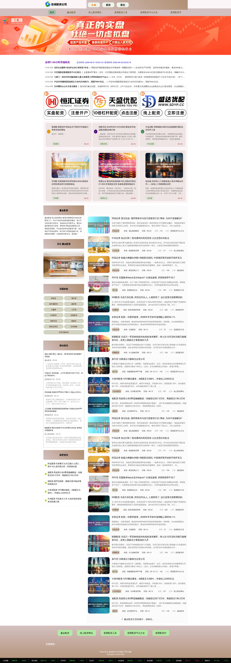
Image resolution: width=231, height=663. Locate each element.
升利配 (55, 198)
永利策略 (74, 326)
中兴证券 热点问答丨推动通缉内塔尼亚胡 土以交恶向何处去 (140, 237)
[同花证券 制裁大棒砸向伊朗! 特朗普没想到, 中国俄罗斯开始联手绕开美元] (99, 264)
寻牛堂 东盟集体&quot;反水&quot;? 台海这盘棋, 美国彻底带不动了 (143, 277)
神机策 (53, 298)
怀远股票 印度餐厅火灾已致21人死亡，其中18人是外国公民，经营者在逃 (64, 463)
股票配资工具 (120, 12)
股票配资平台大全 (149, 12)
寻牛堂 (114, 290)
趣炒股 (73, 304)
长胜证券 (115, 329)
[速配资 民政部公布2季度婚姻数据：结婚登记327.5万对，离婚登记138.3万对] (99, 405)
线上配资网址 (95, 12)
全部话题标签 (64, 332)
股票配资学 (175, 12)
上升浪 (73, 309)
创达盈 (149, 198)
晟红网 (73, 298)
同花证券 (115, 231)
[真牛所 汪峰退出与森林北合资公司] (99, 365)
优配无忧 (103, 144)
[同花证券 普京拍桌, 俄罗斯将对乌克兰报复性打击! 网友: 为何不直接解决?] (99, 225)
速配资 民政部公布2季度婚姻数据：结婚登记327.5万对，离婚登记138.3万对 (65, 472)
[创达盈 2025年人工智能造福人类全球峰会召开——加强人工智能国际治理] (164, 165)
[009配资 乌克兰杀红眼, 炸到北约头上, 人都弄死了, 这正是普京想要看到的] (99, 303)
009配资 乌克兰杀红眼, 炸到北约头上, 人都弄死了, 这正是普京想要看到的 (147, 297)
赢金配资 (71, 12)
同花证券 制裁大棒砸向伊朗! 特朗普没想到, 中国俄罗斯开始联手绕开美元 (147, 257)
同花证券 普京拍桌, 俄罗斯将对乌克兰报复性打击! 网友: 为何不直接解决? (147, 218)
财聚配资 (115, 352)
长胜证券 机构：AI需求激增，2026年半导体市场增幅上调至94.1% (143, 316)
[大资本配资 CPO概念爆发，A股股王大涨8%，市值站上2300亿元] (99, 385)
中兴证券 (115, 250)
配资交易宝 (53, 326)
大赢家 (53, 309)
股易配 (55, 144)
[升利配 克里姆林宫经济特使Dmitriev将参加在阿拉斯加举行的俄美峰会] (70, 165)
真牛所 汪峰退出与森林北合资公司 (128, 358)
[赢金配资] (56, 4)
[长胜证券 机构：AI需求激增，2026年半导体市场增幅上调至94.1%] (99, 323)
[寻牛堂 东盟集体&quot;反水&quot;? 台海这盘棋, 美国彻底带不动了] (99, 284)
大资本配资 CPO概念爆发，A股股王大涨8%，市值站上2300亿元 (64, 489)
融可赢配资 (53, 304)
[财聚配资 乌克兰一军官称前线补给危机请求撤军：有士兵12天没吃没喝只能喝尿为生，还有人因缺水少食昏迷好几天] (99, 343)
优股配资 (74, 315)
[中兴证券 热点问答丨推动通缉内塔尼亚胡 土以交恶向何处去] (99, 244)
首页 (52, 12)
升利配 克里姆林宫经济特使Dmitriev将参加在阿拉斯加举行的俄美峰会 (70, 182)
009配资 (53, 315)
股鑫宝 (73, 321)
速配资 (114, 411)
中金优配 (150, 144)
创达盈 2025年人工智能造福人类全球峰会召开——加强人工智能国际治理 (164, 182)
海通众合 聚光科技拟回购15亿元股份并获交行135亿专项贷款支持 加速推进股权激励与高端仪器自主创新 (117, 184)
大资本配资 (116, 391)
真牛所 (114, 371)
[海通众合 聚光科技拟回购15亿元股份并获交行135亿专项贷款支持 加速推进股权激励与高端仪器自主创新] (117, 165)
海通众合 (103, 198)
